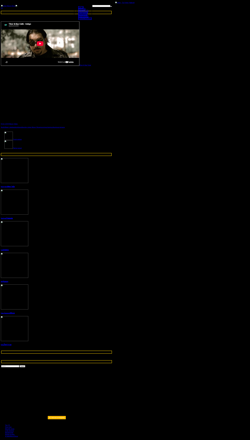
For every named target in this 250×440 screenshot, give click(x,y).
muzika (52, 127)
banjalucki (15, 127)
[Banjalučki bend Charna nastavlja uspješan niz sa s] (19, 406)
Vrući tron (82, 9)
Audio (3, 127)
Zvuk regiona (83, 13)
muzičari (47, 127)
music (42, 127)
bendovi (25, 127)
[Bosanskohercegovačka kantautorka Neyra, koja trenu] (19, 376)
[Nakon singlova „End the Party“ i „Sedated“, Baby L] (56, 407)
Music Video (13, 124)
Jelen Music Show (34, 127)
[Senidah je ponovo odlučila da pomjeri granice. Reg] (19, 392)
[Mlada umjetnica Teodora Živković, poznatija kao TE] (94, 393)
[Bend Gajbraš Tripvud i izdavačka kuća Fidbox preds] (94, 406)
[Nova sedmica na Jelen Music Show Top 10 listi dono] (56, 378)
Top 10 (81, 7)
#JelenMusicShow (85, 19)
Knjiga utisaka (83, 17)
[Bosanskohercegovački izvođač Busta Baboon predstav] (56, 392)
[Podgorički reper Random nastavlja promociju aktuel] (94, 377)
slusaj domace (60, 127)
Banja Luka (8, 127)
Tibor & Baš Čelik (85, 65)
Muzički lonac (83, 11)
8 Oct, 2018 (5, 124)
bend (20, 127)
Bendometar (83, 15)
